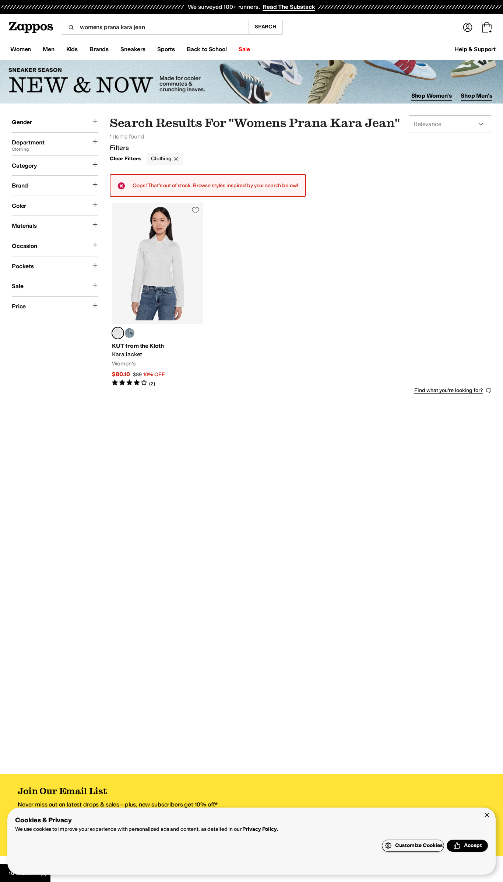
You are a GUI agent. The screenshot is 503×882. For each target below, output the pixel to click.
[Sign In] (467, 27)
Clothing (161, 158)
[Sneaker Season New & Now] (251, 82)
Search (266, 27)
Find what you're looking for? (448, 390)
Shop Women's (431, 95)
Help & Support (475, 49)
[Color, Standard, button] (130, 333)
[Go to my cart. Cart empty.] (486, 27)
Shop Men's (476, 95)
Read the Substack (289, 6)
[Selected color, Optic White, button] (118, 333)
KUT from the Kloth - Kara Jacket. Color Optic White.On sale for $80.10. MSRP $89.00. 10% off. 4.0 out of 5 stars (157, 295)
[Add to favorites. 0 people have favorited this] (195, 210)
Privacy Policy (259, 829)
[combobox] (155, 27)
